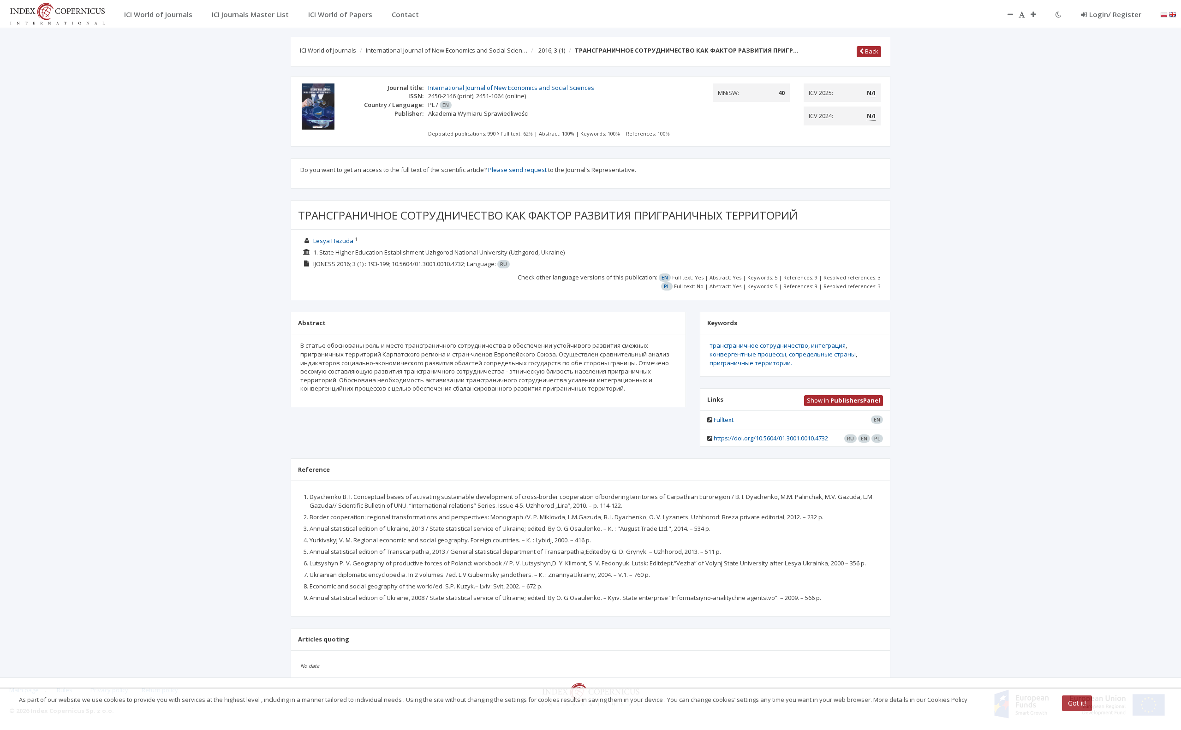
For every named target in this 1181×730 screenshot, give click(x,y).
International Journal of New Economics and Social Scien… (446, 50)
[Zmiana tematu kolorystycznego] (1058, 14)
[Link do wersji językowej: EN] (1172, 14)
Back (871, 51)
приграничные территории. (751, 363)
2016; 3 (551, 50)
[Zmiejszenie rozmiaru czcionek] (1006, 14)
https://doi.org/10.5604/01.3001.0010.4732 (771, 438)
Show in (843, 400)
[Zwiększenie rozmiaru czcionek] (1038, 14)
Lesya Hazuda (333, 241)
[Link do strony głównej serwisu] (57, 13)
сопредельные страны (822, 354)
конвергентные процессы (748, 354)
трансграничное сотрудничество (759, 345)
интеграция (828, 345)
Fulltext (724, 419)
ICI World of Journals (328, 50)
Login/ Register (1115, 14)
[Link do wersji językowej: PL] (1164, 14)
